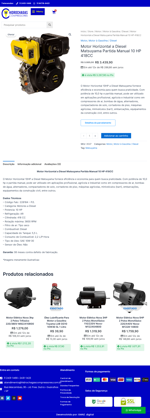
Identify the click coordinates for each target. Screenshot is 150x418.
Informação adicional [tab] (29, 164)
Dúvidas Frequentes (69, 385)
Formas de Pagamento (66, 403)
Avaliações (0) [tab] (52, 164)
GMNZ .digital (86, 414)
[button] (38, 11)
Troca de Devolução (70, 397)
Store (90, 31)
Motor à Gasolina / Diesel (115, 31)
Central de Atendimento (66, 380)
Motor (98, 31)
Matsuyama (91, 148)
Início (83, 31)
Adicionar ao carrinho (116, 135)
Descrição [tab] (9, 164)
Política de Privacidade (66, 391)
